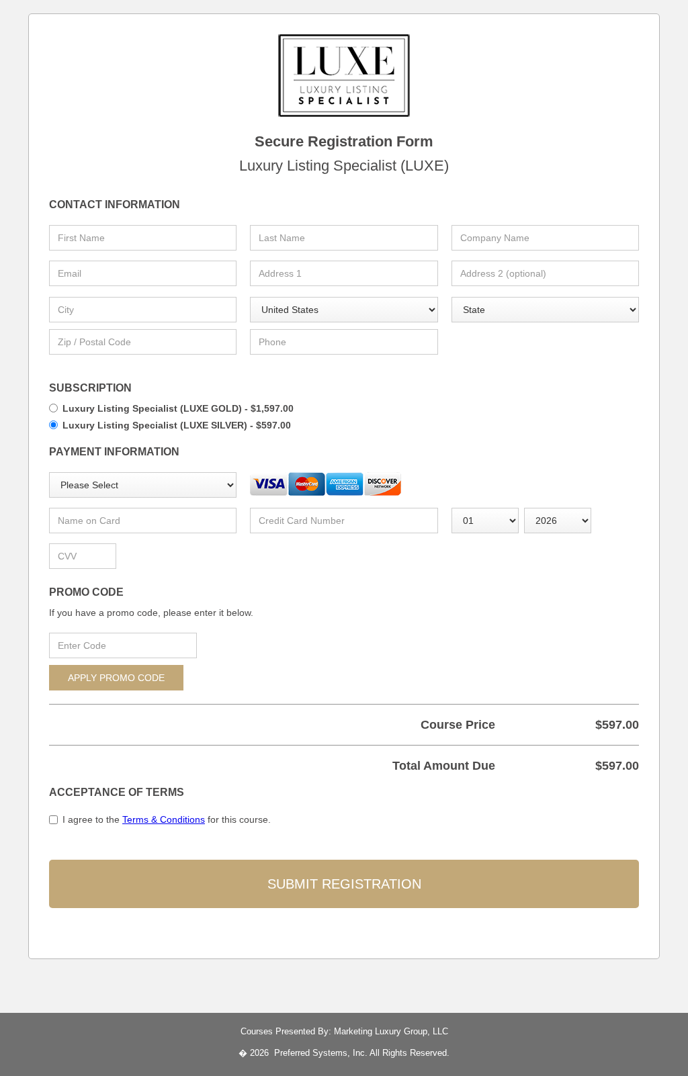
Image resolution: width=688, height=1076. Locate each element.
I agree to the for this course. (166, 819)
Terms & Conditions (163, 819)
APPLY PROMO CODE (116, 677)
